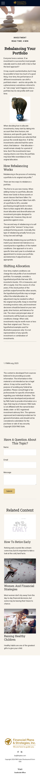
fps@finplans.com (20, 755)
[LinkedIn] (21, 751)
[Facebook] (18, 751)
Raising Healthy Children (14, 637)
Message (7, 472)
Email (6, 460)
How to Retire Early (17, 542)
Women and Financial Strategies (19, 587)
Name (6, 447)
